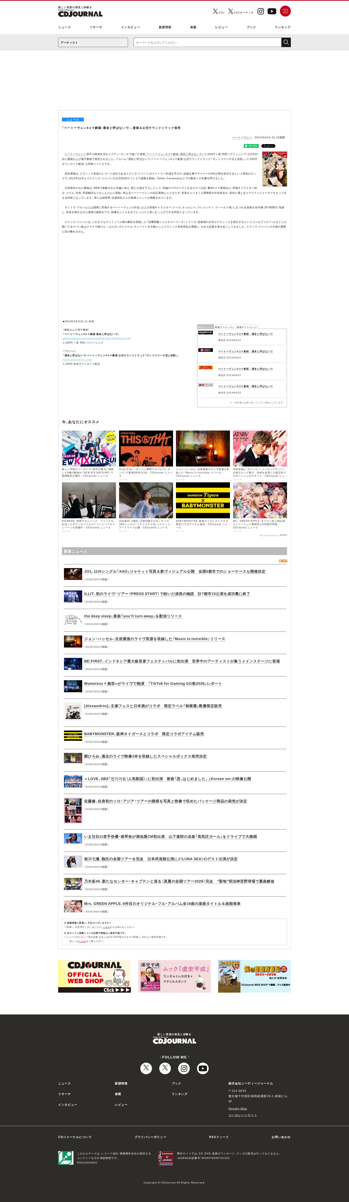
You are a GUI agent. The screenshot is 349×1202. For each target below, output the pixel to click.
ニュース (64, 27)
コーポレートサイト (242, 1115)
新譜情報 (165, 27)
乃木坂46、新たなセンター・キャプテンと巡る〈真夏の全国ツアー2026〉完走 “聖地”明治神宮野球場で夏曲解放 (179, 881)
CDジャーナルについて (75, 1137)
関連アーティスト (225, 327)
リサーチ (96, 27)
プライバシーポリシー (151, 1137)
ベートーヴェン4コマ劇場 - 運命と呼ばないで (245, 333)
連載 (193, 27)
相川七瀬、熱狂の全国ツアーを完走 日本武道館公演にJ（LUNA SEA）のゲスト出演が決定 (161, 858)
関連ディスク (205, 327)
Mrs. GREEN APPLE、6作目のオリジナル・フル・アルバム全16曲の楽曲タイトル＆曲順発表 (162, 903)
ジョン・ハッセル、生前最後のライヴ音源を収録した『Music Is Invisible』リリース (154, 638)
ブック (251, 27)
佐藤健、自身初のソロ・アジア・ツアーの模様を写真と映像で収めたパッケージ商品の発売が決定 (165, 800)
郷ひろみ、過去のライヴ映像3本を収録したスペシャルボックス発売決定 (145, 756)
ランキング (283, 27)
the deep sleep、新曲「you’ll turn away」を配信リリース (133, 615)
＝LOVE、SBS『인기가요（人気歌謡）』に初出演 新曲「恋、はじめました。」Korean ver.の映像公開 (167, 778)
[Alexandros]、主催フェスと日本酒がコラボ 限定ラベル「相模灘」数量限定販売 (153, 705)
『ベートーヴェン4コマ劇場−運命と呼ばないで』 (174, 154)
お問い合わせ (281, 1137)
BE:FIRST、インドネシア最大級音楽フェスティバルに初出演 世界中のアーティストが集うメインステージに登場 (182, 661)
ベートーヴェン (242, 137)
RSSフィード (219, 1137)
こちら (106, 926)
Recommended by (269, 535)
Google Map (237, 1108)
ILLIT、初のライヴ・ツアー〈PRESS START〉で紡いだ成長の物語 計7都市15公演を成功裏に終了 (167, 593)
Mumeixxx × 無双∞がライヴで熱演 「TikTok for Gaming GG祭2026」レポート (153, 683)
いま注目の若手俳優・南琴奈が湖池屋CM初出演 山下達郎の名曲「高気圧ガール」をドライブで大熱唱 (170, 836)
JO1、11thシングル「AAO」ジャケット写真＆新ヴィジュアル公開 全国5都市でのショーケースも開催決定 (175, 571)
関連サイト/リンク (247, 327)
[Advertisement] (174, 82)
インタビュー (130, 27)
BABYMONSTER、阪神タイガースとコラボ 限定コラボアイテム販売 (144, 733)
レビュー (221, 27)
